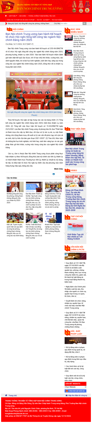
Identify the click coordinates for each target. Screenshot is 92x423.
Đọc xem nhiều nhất (77, 30)
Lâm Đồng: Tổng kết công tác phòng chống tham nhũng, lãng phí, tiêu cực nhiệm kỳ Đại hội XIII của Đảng (79, 82)
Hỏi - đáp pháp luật (76, 332)
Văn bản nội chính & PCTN (77, 248)
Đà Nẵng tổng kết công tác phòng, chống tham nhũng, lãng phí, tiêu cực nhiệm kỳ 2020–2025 (15, 198)
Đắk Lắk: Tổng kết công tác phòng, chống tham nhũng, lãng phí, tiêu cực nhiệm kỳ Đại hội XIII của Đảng (79, 98)
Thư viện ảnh (78, 129)
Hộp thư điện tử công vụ (77, 395)
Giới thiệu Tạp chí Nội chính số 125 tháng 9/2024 (75, 236)
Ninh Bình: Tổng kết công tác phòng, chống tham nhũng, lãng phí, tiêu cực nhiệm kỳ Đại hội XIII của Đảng (79, 115)
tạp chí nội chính (77, 217)
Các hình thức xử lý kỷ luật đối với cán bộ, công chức (74, 368)
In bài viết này (53, 174)
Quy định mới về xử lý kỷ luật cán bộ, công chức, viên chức (75, 378)
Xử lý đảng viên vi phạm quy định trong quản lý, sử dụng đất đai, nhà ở (75, 349)
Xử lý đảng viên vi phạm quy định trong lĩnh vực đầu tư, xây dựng (75, 359)
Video (74, 170)
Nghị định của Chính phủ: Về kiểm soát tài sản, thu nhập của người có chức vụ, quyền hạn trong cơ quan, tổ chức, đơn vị (75, 291)
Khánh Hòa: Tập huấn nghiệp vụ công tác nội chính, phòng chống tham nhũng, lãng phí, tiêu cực (53, 229)
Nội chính (18, 29)
